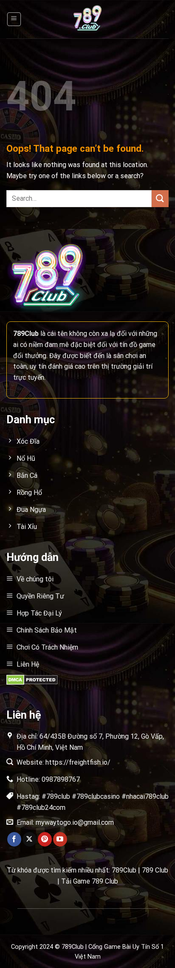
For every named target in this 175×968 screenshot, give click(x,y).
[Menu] (14, 19)
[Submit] (160, 198)
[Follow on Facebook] (14, 839)
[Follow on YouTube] (60, 839)
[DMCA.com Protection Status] (32, 679)
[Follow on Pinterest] (45, 839)
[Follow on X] (30, 839)
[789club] (87, 19)
